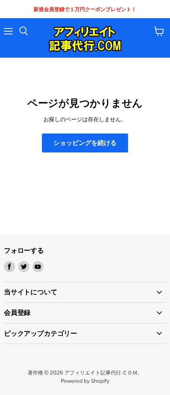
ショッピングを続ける (85, 143)
